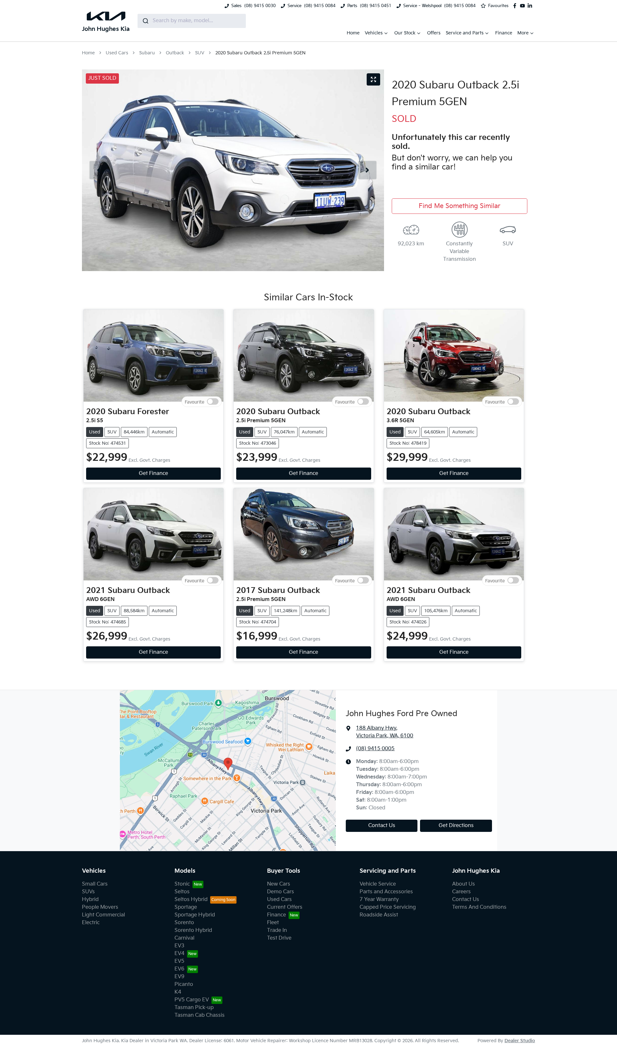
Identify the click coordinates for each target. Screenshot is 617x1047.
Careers (461, 892)
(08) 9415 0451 (375, 5)
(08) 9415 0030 (260, 5)
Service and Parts (465, 33)
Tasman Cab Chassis (199, 1015)
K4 (177, 992)
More (523, 33)
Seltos (182, 892)
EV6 (179, 969)
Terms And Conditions (479, 907)
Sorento (184, 923)
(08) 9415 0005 (375, 749)
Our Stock (405, 33)
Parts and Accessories (386, 892)
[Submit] (145, 21)
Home (353, 33)
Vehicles (374, 33)
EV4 (179, 954)
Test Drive (279, 938)
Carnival (184, 938)
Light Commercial (103, 915)
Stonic (182, 884)
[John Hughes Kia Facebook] (516, 5)
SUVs (88, 892)
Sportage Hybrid (194, 915)
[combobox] (192, 21)
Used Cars (117, 53)
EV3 (179, 946)
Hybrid (90, 900)
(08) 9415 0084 (319, 5)
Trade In (277, 930)
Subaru (147, 53)
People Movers (100, 907)
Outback (175, 53)
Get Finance (153, 473)
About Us (463, 884)
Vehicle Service (378, 884)
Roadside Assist (379, 915)
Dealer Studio (520, 1040)
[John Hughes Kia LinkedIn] (531, 5)
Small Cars (95, 884)
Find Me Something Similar (459, 206)
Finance (503, 33)
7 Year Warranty (379, 900)
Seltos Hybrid (191, 900)
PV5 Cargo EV (191, 1000)
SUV (199, 53)
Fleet (273, 923)
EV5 (179, 961)
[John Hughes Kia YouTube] (524, 5)
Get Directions (456, 826)
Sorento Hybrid (193, 930)
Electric (91, 923)
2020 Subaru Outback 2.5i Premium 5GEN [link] (260, 53)
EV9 (179, 977)
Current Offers (284, 907)
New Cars (278, 884)
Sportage (185, 907)
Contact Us (381, 826)
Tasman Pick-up (194, 1008)
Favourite (194, 402)
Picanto (183, 984)
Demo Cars (280, 892)
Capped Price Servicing (388, 907)
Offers (434, 33)
